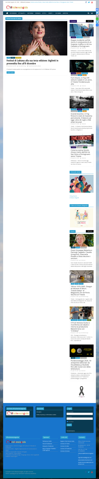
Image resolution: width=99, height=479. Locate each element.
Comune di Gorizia (65, 451)
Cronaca (37, 13)
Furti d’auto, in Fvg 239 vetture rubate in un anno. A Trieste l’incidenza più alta (81, 81)
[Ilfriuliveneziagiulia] (7, 13)
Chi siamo (58, 13)
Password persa (71, 431)
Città (43, 13)
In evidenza (13, 13)
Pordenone (86, 37)
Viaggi (85, 147)
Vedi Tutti (90, 21)
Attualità (21, 13)
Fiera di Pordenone (47, 443)
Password (69, 417)
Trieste (79, 75)
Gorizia (78, 73)
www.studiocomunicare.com (85, 460)
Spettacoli (18, 57)
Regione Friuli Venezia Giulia (67, 441)
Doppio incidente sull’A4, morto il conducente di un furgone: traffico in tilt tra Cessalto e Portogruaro (81, 43)
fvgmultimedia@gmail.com (84, 457)
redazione (83, 48)
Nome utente (70, 412)
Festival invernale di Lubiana (34, 66)
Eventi (50, 13)
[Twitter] (97, 12)
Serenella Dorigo (22, 66)
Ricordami (70, 421)
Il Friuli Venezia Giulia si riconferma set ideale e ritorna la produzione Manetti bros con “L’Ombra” (80, 327)
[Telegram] (97, 21)
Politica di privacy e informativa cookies (46, 414)
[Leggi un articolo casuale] (92, 13)
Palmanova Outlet (47, 441)
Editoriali (30, 13)
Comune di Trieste (65, 443)
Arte (72, 283)
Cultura (12, 57)
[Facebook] (97, 9)
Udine (84, 75)
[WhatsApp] (97, 18)
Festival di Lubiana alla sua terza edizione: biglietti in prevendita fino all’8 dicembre (32, 62)
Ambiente (74, 109)
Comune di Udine (64, 446)
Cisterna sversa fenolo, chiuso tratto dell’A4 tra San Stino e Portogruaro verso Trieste (51, 2)
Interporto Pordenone (48, 446)
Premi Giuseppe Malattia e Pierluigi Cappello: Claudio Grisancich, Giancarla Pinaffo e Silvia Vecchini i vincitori (81, 254)
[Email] (97, 15)
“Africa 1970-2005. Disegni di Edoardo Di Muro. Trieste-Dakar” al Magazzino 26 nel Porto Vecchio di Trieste (81, 290)
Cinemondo (74, 320)
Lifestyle (65, 13)
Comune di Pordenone (66, 448)
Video (89, 320)
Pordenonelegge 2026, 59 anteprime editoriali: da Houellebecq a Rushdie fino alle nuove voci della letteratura (81, 365)
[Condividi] (97, 25)
